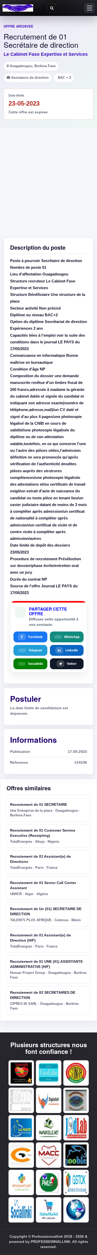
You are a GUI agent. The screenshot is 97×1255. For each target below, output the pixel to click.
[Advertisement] (48, 179)
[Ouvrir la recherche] (51, 8)
